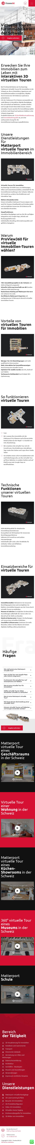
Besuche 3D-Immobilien (14, 1101)
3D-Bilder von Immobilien (14, 1116)
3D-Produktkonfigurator (14, 1104)
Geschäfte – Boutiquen (13, 1067)
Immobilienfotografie (11, 117)
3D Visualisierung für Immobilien (17, 1043)
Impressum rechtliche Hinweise (16, 1076)
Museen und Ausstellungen (15, 1070)
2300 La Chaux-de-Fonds (14, 1131)
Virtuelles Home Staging (14, 1110)
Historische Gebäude (12, 1052)
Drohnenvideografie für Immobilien (18, 1113)
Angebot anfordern (13, 38)
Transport (8, 1049)
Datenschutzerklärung (13, 1060)
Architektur (9, 1064)
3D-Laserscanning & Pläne (14, 1098)
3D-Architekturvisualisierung (24, 115)
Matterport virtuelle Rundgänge (16, 1095)
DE (25, 3)
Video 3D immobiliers (13, 1107)
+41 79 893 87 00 (12, 1136)
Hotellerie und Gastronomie (15, 1046)
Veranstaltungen (11, 1073)
